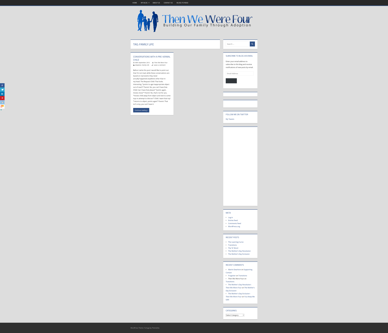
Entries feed (233, 220)
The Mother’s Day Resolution (239, 251)
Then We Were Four (161, 63)
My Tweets (230, 119)
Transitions (232, 245)
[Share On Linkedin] (2, 94)
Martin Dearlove (234, 269)
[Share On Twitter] (2, 89)
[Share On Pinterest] (2, 98)
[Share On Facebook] (2, 85)
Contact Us (168, 3)
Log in (230, 217)
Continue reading (141, 110)
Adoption (138, 65)
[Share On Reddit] (2, 102)
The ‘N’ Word (233, 248)
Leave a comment (160, 65)
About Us (156, 3)
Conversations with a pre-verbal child (151, 58)
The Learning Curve (236, 242)
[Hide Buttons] (1, 110)
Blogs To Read (182, 3)
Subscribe (231, 81)
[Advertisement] (240, 167)
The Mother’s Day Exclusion (239, 254)
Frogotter (232, 275)
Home (134, 3)
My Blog (144, 3)
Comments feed (234, 223)
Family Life (145, 65)
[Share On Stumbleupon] (2, 106)
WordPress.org (234, 226)
